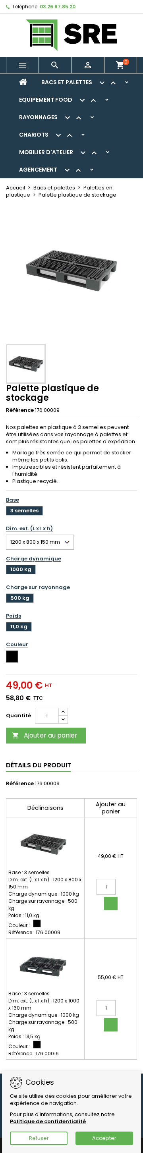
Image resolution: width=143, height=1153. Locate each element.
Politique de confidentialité (48, 1121)
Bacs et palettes (79, 83)
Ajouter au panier (44, 735)
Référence (20, 410)
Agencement (51, 170)
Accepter (104, 1138)
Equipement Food (58, 100)
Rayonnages (51, 118)
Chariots (46, 135)
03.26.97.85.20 (57, 6)
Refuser (39, 1138)
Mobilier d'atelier (59, 153)
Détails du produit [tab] (38, 765)
